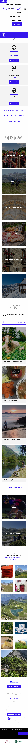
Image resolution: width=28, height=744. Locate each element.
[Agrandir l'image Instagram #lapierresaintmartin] (7, 586)
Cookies (4, 729)
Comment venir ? (14, 714)
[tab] (12, 322)
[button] (25, 9)
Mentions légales (17, 729)
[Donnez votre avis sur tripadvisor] (14, 702)
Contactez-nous (14, 686)
